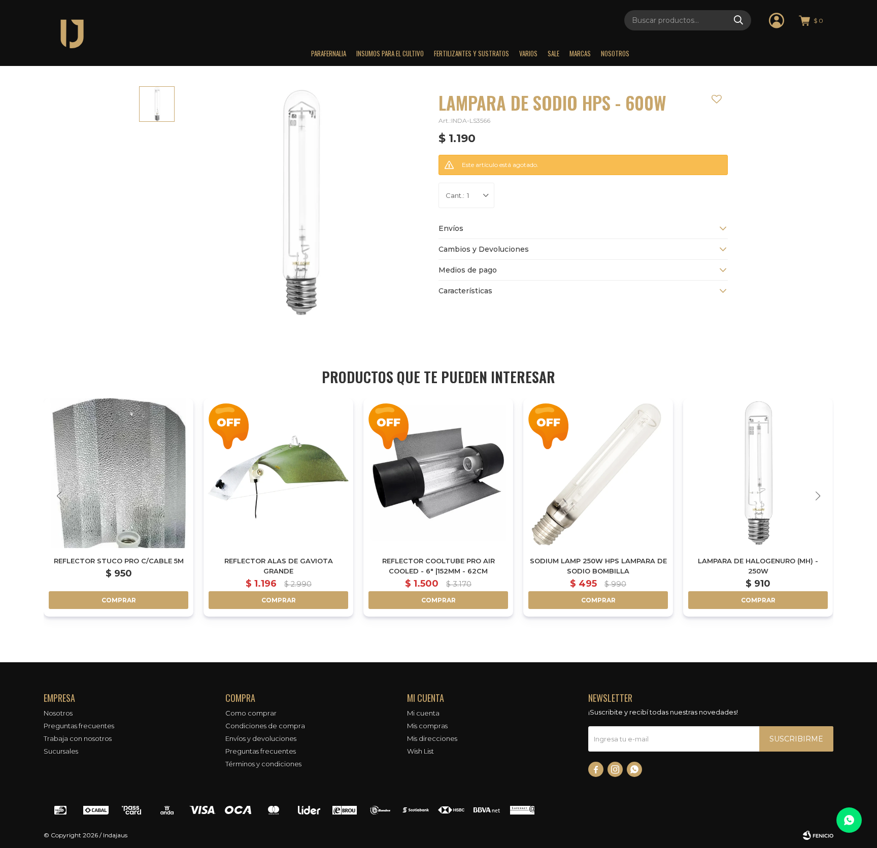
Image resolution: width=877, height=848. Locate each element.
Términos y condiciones (263, 764)
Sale (553, 53)
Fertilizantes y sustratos (471, 53)
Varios (528, 53)
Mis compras (427, 726)
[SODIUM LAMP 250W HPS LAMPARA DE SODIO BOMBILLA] (598, 473)
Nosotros (615, 53)
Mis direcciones (432, 738)
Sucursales (61, 751)
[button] (738, 20)
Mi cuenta (423, 713)
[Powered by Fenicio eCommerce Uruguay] (818, 835)
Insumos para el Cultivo (390, 53)
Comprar (119, 600)
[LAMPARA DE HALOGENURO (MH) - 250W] (758, 473)
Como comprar (251, 713)
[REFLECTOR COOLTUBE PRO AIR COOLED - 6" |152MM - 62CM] (438, 473)
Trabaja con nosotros (78, 738)
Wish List (420, 751)
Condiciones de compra (265, 726)
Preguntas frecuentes (79, 726)
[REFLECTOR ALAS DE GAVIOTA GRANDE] (278, 473)
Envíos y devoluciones (260, 738)
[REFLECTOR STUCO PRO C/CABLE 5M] (118, 473)
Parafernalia (328, 53)
